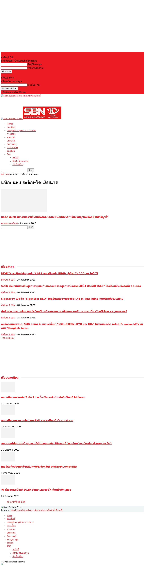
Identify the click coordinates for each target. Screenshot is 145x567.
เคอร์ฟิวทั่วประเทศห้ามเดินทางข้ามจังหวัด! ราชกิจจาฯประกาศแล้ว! (39, 467)
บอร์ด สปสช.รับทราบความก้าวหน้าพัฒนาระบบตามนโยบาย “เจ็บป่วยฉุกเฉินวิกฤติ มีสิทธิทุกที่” (54, 217)
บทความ (11, 140)
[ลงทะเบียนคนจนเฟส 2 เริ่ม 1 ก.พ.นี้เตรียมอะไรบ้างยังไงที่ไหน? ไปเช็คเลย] (8, 391)
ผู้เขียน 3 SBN (8, 280)
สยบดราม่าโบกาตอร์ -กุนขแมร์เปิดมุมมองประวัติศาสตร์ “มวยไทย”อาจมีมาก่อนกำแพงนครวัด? (56, 443)
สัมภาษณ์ (11, 144)
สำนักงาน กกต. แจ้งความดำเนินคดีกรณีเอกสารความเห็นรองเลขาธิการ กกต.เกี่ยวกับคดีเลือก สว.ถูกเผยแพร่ (64, 311)
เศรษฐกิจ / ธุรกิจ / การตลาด (21, 130)
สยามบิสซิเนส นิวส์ (16, 502)
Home (10, 123)
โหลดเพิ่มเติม (7, 338)
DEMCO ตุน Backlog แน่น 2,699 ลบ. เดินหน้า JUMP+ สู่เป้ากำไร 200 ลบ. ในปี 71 (49, 273)
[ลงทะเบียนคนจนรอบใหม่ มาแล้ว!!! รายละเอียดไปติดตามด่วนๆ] (8, 414)
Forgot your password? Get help (15, 74)
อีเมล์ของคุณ (33, 85)
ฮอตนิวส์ (11, 127)
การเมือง (11, 134)
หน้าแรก (5, 174)
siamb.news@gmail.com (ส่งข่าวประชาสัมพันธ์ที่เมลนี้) (37, 510)
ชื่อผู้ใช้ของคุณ (34, 64)
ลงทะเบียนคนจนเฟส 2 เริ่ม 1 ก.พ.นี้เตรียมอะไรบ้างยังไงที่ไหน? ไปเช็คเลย (43, 397)
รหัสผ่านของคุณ (35, 68)
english (11, 151)
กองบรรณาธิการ (9, 223)
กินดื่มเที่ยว (17, 164)
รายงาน (11, 137)
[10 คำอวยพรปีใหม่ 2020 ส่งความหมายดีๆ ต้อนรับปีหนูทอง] (8, 484)
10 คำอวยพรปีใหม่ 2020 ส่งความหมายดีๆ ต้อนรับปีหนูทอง (36, 490)
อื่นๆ (9, 154)
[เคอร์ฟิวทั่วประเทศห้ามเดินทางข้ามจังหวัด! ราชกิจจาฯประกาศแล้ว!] (8, 460)
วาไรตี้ (15, 157)
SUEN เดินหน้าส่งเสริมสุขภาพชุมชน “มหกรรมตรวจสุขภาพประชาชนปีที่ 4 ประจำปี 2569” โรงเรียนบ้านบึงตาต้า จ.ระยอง (71, 286)
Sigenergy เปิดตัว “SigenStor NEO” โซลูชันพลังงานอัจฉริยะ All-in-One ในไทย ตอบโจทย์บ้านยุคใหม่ (62, 299)
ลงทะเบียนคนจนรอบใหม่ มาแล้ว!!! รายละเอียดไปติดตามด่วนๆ (37, 420)
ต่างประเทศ (12, 147)
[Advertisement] (34, 101)
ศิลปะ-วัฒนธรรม (20, 161)
